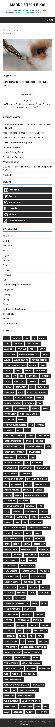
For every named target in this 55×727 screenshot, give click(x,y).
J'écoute (27, 490)
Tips (31, 636)
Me (25, 522)
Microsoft (35, 522)
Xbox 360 (17, 712)
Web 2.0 (16, 674)
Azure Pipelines (39, 360)
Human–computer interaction (17, 284)
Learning (24, 501)
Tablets (33, 625)
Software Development (16, 603)
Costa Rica (21, 387)
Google (39, 441)
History (23, 457)
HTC (32, 457)
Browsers (40, 370)
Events (35, 408)
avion (45, 354)
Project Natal (28, 571)
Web (6, 674)
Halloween (34, 452)
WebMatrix (38, 685)
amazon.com (32, 343)
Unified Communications (33, 647)
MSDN (37, 533)
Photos (44, 555)
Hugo (44, 721)
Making (6, 294)
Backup (32, 365)
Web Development (13, 679)
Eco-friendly (21, 408)
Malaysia (45, 517)
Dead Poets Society (36, 392)
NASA (6, 544)
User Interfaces (32, 652)
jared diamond (11, 490)
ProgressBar (10, 571)
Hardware (9, 457)
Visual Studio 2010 (13, 668)
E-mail (7, 408)
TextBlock (9, 636)
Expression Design (29, 414)
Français (7, 274)
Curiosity (9, 392)
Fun (4, 279)
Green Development (14, 452)
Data (20, 392)
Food (5, 265)
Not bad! (7, 174)
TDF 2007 (45, 625)
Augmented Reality (28, 354)
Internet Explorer (13, 479)
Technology (8, 313)
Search (44, 587)
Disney (39, 398)
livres (44, 511)
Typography (10, 647)
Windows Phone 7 (31, 701)
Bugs (6, 376)
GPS (48, 446)
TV (22, 641)
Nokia (16, 544)
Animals (22, 349)
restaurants (37, 576)
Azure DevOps (21, 360)
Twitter (43, 641)
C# (14, 376)
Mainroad (24, 724)
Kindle (38, 490)
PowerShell (10, 565)
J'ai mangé (16, 484)
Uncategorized (10, 323)
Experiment (10, 414)
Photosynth (10, 560)
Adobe (42, 338)
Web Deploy (29, 674)
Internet (25, 473)
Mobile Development (39, 527)
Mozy (28, 533)
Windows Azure (26, 695)
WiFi (6, 690)
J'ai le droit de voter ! (12, 147)
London (8, 517)
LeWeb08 (30, 506)
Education (7, 245)
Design (7, 398)
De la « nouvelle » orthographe (17, 142)
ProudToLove (11, 576)
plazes (32, 560)
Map (18, 522)
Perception (31, 555)
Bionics (8, 370)
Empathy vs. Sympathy (13, 157)
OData (26, 544)
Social (7, 598)
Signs (32, 593)
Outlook (43, 549)
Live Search (31, 511)
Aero (6, 343)
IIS (27, 463)
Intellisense (10, 473)
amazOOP (9, 349)
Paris (7, 555)
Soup (8, 33)
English (6, 255)
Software (20, 598)
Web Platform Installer (16, 685)
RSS (38, 582)
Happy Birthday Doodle (14, 152)
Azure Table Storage (14, 365)
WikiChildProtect (28, 690)
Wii (13, 690)
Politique (7, 299)
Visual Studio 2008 (31, 663)
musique (39, 538)
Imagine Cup (10, 468)
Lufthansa (22, 517)
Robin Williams (12, 582)
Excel (45, 408)
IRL (5, 484)
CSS (31, 387)
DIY (39, 403)
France (6, 270)
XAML (6, 712)
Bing (42, 365)
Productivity (27, 565)
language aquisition (35, 495)
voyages (31, 668)
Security (8, 593)
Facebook (9, 419)
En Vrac (6, 250)
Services (21, 593)
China (7, 381)
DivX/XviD (29, 403)
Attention (9, 354)
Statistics (29, 609)
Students (26, 614)
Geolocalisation (13, 441)
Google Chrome (34, 446)
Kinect (7, 495)
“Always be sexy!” (11, 161)
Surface (8, 620)
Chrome (32, 381)
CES (21, 376)
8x (34, 338)
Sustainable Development (15, 309)
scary (23, 587)
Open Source (10, 549)
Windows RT (10, 706)
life (40, 506)
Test (28, 630)
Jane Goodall (42, 484)
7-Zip (26, 338)
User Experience (12, 652)
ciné (42, 381)
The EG (22, 636)
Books (6, 240)
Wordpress (26, 706)
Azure (7, 360)
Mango (7, 522)
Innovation (26, 468)
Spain (44, 603)
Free (19, 430)
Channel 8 (32, 376)
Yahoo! (29, 712)
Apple (32, 349)
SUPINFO (39, 614)
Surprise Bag (22, 620)
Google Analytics (13, 446)
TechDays (9, 630)
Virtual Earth (22, 658)
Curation (42, 387)
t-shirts (21, 625)
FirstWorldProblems (15, 425)
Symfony (37, 620)
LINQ (6, 511)
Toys (40, 636)
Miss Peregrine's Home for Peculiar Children (24, 132)
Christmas (19, 381)
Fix (31, 425)
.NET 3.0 (16, 338)
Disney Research (12, 403)
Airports (17, 343)
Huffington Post (13, 463)
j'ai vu (28, 484)
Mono (7, 533)
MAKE (34, 517)
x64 (45, 706)
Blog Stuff (7, 236)
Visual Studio (11, 663)
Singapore (44, 593)
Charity (45, 376)
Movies (18, 533)
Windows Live (11, 701)
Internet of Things (37, 479)
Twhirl (31, 641)
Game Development (13, 435)
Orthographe (28, 549)
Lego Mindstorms (13, 506)
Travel (6, 318)
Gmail (28, 441)
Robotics (28, 582)
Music (28, 538)
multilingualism (12, 538)
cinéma (7, 387)
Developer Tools (23, 398)
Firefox (22, 419)
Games (31, 435)
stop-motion (11, 614)
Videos (7, 658)
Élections (42, 712)
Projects (44, 571)
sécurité (8, 625)
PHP (23, 560)
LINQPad (17, 511)
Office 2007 (39, 544)
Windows (9, 695)
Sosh (34, 603)
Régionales (10, 587)
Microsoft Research (14, 527)
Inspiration (42, 468)
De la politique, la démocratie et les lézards (23, 137)
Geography (43, 435)
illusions (37, 463)
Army (42, 349)
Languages (8, 289)
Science (33, 587)
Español (6, 260)
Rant (24, 576)
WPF (38, 706)
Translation (10, 641)
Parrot (17, 555)
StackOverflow (12, 609)
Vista (35, 658)
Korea (18, 495)
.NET (6, 338)
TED (19, 630)
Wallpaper (44, 668)
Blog (18, 370)
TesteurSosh (40, 630)
